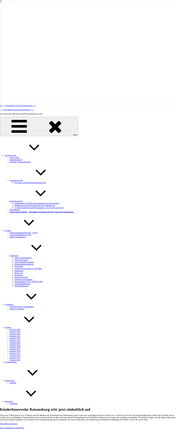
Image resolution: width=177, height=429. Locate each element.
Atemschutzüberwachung (24, 262)
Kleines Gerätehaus (17, 309)
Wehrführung (15, 210)
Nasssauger (18, 275)
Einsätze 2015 (15, 353)
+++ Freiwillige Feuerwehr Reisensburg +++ (17, 110)
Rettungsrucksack (21, 277)
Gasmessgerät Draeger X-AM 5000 (28, 269)
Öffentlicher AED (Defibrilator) (22, 307)
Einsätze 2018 (15, 347)
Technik (8, 231)
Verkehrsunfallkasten (22, 284)
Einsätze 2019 (15, 345)
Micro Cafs (18, 273)
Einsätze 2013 (15, 358)
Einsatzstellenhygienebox (24, 264)
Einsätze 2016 (15, 351)
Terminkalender (11, 362)
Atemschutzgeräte (21, 260)
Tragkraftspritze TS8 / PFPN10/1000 (28, 282)
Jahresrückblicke (16, 160)
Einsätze (8, 327)
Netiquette (13, 404)
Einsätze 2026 (15, 330)
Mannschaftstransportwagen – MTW (24, 233)
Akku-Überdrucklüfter (23, 258)
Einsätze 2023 (15, 336)
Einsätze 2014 (15, 356)
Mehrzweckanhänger (18, 237)
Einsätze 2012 (15, 360)
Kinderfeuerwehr (16, 201)
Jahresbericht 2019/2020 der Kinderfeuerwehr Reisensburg (36, 203)
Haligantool (18, 271)
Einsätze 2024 (15, 334)
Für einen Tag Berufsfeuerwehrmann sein (30, 183)
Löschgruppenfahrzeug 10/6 (20, 235)
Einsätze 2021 (15, 340)
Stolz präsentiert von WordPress (12, 428)
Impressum (9, 401)
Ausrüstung (14, 256)
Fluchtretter (18, 266)
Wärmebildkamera (21, 286)
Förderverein (10, 381)
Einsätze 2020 (15, 343)
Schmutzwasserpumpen (23, 279)
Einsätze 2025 (15, 332)
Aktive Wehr (14, 158)
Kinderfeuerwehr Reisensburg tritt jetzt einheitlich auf (34, 206)
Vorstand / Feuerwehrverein (20, 162)
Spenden (13, 383)
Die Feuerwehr (10, 155)
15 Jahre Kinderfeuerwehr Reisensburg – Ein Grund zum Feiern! (39, 208)
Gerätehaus (9, 305)
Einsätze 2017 (15, 349)
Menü (75, 135)
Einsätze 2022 (15, 338)
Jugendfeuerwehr (16, 180)
